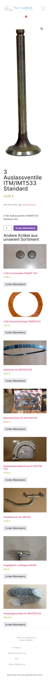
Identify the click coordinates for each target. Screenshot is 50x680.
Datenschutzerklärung (17, 653)
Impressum (16, 648)
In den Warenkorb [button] (15, 284)
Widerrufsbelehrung (17, 664)
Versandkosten (29, 205)
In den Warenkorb (25, 228)
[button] (43, 8)
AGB (17, 659)
